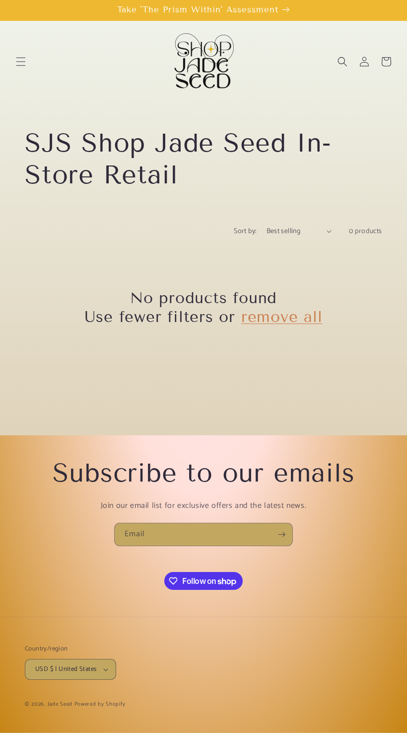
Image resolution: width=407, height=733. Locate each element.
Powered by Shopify (100, 704)
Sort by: (245, 231)
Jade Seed (60, 704)
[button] (21, 62)
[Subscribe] (281, 534)
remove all (282, 317)
